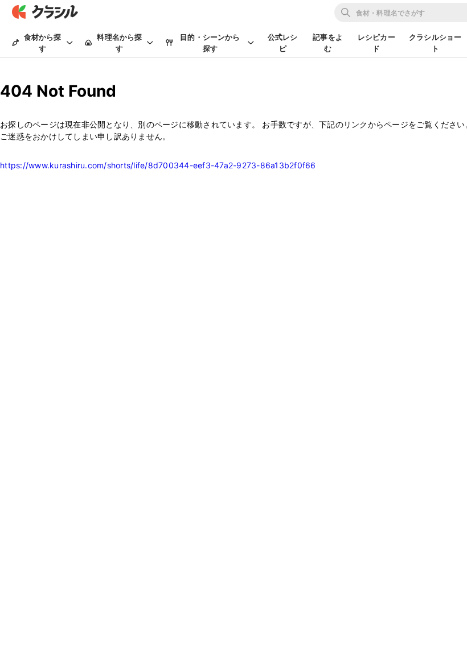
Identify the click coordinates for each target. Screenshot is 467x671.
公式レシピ (283, 42)
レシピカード (376, 42)
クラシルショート (435, 42)
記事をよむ (328, 42)
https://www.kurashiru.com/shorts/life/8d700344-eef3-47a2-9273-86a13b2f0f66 (158, 165)
